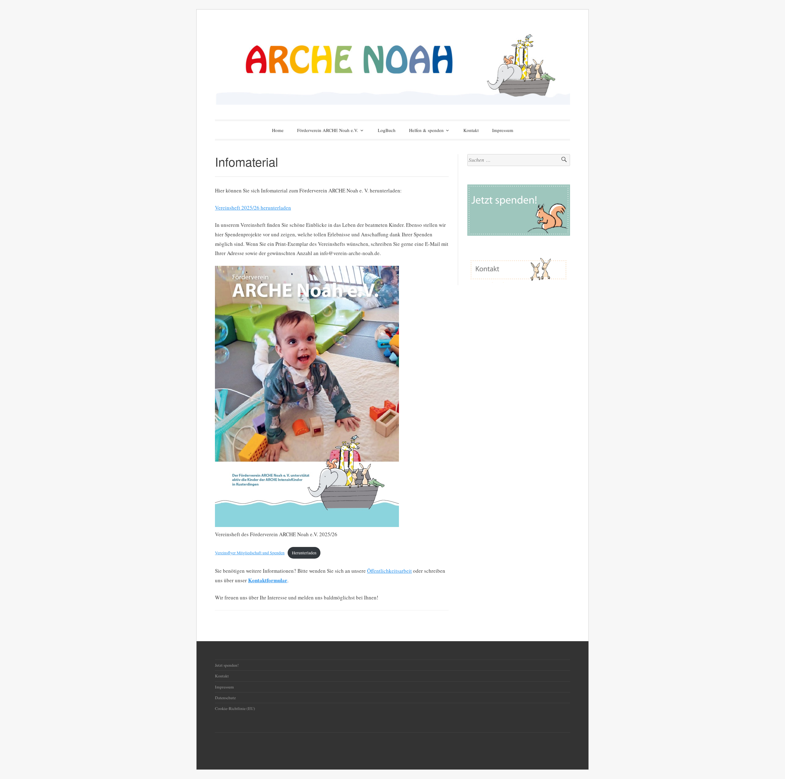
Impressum (502, 130)
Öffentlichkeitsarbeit (389, 570)
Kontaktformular (267, 580)
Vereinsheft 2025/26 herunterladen (253, 207)
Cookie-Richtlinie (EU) (235, 708)
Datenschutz (225, 697)
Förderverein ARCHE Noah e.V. (327, 130)
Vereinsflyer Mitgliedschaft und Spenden (250, 553)
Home (278, 130)
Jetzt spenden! (227, 665)
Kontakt (471, 130)
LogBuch (387, 130)
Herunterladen (304, 553)
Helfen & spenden (426, 130)
